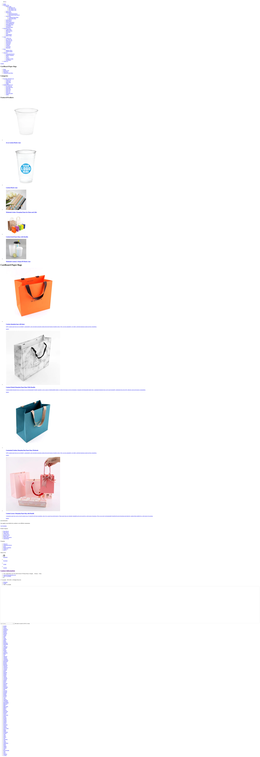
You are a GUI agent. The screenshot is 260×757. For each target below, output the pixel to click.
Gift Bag (8, 45)
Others (7, 83)
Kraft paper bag (9, 87)
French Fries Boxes (10, 22)
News (4, 49)
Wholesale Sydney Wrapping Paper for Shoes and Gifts (21, 212)
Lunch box (8, 46)
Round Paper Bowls (13, 13)
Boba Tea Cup (9, 40)
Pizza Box (8, 47)
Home (4, 4)
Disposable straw (9, 24)
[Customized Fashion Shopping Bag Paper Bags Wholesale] (33, 447)
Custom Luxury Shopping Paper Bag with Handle (20, 513)
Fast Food (8, 32)
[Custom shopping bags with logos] (33, 321)
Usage (4, 36)
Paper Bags (8, 16)
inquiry (7, 329)
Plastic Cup (8, 80)
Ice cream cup (9, 39)
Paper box (8, 91)
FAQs (7, 56)
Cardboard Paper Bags (13, 17)
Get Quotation (4, 526)
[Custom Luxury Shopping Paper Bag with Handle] (33, 510)
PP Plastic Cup (12, 7)
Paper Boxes (8, 21)
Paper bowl (8, 89)
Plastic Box (8, 82)
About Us (5, 52)
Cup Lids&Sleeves (10, 23)
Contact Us (5, 61)
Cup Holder (8, 25)
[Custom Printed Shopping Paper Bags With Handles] (33, 384)
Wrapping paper (9, 27)
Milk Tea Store (9, 30)
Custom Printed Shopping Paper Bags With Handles (20, 387)
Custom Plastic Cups (11, 187)
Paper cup (8, 92)
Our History (8, 60)
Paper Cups (8, 11)
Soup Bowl (8, 43)
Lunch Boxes (9, 19)
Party (7, 33)
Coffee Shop (8, 29)
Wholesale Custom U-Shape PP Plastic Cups (18, 261)
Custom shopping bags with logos (15, 324)
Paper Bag (8, 88)
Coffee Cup (8, 38)
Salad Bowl (8, 41)
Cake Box (8, 44)
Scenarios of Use (6, 28)
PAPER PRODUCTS (8, 84)
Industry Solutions (10, 55)
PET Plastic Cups (12, 8)
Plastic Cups (8, 6)
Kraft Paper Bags (12, 18)
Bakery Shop (9, 35)
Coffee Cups (6, 533)
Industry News (9, 50)
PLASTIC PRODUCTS (8, 78)
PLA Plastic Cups (12, 10)
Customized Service (10, 54)
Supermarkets (9, 34)
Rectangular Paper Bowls (14, 15)
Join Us (7, 57)
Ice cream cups (6, 534)
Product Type (6, 5)
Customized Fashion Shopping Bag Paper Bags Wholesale (22, 450)
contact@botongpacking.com (9, 575)
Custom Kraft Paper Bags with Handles (17, 237)
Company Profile (9, 58)
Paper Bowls (8, 12)
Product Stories (9, 51)
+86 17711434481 (7, 576)
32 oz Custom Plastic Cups (13, 142)
